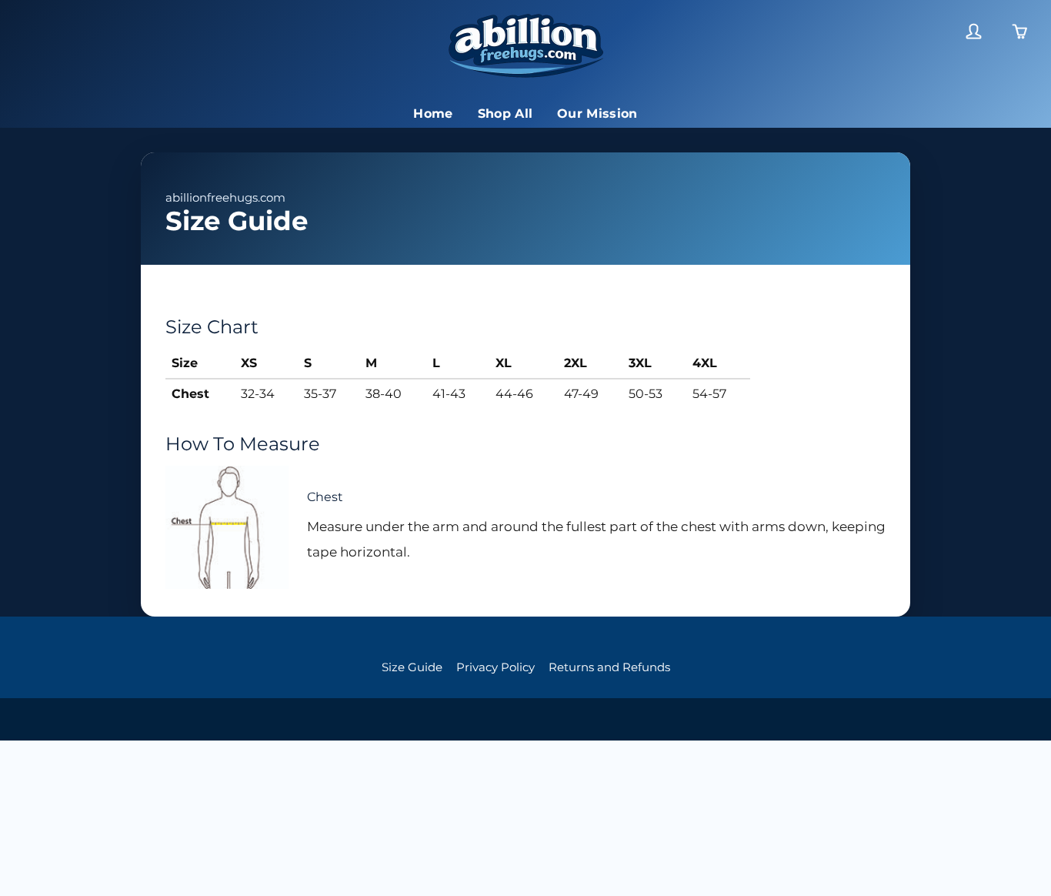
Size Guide (412, 667)
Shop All (505, 113)
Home (432, 113)
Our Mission (597, 113)
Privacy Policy (495, 667)
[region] (525, 379)
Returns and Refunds (609, 667)
